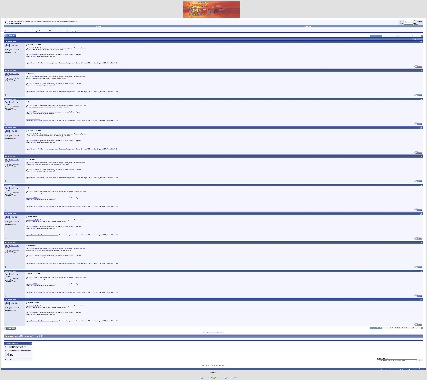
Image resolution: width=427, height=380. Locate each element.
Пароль (401, 23)
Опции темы (417, 39)
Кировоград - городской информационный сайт (405, 369)
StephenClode (12, 45)
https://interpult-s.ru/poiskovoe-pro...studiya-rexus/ (42, 63)
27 (404, 36)
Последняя (416, 36)
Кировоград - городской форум (15, 21)
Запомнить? (419, 21)
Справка (98, 26)
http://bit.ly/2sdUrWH (32, 48)
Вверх (423, 369)
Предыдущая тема (208, 332)
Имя (400, 21)
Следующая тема (219, 332)
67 (406, 36)
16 (395, 36)
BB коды (7, 353)
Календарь (307, 26)
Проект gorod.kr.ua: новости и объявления (38, 21)
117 (409, 36)
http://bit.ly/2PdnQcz (32, 54)
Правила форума (10, 359)
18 (399, 36)
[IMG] (6, 355)
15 (392, 36)
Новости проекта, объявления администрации (64, 21)
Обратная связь (384, 369)
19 (402, 36)
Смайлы (7, 354)
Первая (385, 36)
